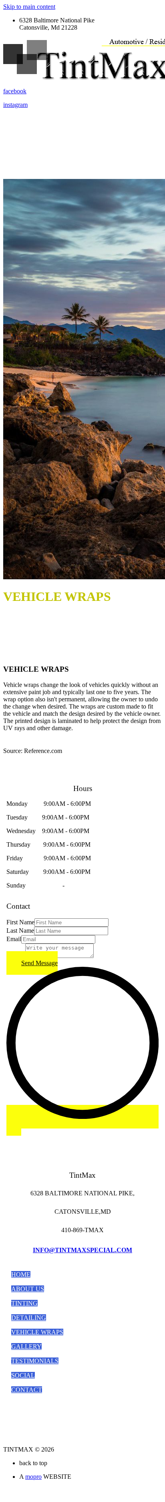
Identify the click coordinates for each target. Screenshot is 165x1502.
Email (13, 939)
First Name (20, 922)
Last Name (20, 930)
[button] (20, 1274)
